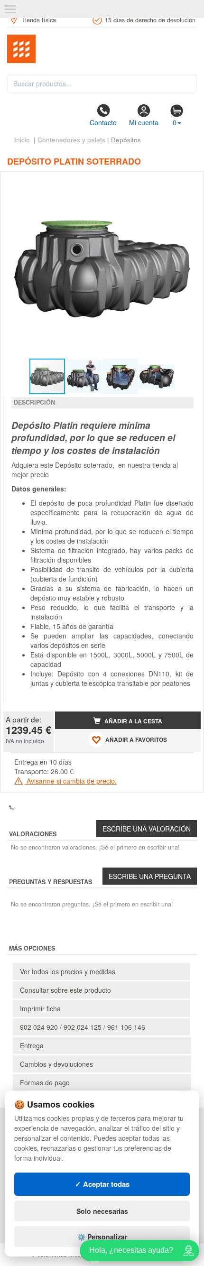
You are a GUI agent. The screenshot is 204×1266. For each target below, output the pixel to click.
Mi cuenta (143, 122)
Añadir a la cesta (132, 721)
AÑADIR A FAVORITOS (135, 740)
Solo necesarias (102, 1211)
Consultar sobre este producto (65, 990)
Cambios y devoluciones (56, 1064)
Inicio (22, 139)
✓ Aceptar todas (102, 1184)
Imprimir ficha (40, 1008)
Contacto (103, 122)
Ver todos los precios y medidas (67, 971)
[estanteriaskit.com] (102, 49)
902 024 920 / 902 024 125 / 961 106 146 (82, 1027)
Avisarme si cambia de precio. (71, 780)
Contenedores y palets (71, 139)
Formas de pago (45, 1082)
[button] (185, 183)
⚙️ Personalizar (102, 1236)
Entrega (32, 1045)
